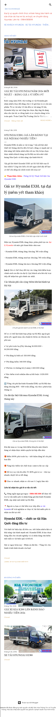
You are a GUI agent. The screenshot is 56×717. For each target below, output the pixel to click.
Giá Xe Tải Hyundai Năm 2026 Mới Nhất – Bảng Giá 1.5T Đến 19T (26, 92)
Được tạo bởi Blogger (30, 703)
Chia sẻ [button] (7, 121)
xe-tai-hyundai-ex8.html (19, 562)
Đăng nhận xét (17, 121)
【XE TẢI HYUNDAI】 (12, 9)
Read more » (46, 120)
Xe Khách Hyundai (14, 25)
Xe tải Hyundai (33, 25)
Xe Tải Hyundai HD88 (18, 655)
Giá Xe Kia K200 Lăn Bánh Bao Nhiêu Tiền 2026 (24, 611)
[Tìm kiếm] (50, 4)
